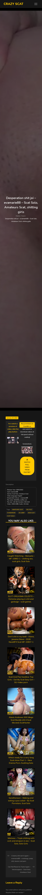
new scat (31, 513)
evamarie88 (11, 513)
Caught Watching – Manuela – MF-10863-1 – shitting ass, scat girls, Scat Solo (21, 558)
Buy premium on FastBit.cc (27, 425)
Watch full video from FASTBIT (27, 467)
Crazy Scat (13, 4)
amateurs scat (17, 509)
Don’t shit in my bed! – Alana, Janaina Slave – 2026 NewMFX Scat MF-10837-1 (21, 639)
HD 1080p (22, 513)
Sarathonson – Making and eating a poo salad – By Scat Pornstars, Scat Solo (21, 800)
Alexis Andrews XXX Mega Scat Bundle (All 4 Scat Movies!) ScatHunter (21, 720)
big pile (29, 509)
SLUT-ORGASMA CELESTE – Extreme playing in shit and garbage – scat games (21, 599)
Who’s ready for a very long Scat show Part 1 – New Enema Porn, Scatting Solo (21, 760)
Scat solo (10, 516)
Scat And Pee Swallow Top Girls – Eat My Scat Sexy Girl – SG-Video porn (21, 679)
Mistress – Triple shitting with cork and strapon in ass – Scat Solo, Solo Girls (21, 841)
